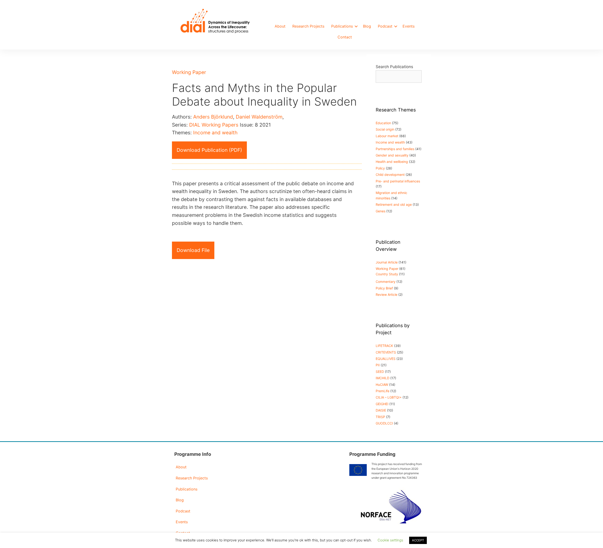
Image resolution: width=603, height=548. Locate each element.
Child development (390, 175)
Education (383, 123)
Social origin (385, 129)
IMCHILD (382, 378)
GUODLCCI (384, 423)
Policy (380, 168)
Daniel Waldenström (259, 117)
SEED (380, 372)
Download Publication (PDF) (209, 150)
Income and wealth (215, 133)
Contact (345, 37)
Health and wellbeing (392, 162)
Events (409, 26)
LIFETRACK (384, 346)
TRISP (380, 417)
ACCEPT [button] (418, 540)
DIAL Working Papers (213, 125)
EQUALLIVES (385, 359)
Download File (193, 250)
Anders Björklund (213, 117)
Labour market (387, 136)
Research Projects (308, 26)
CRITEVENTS (386, 352)
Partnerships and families (395, 149)
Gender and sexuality (392, 155)
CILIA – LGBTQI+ (389, 397)
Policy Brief (384, 288)
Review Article (386, 295)
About (280, 26)
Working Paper (189, 72)
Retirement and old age (394, 204)
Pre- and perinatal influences (398, 181)
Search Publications (394, 66)
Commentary (385, 282)
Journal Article (387, 262)
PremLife (382, 391)
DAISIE (381, 410)
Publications (342, 26)
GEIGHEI (382, 404)
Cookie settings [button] (390, 540)
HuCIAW (382, 385)
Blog (367, 26)
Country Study (387, 274)
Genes (380, 211)
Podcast (385, 26)
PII (378, 365)
